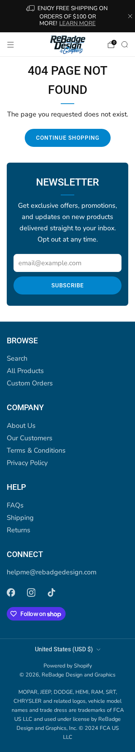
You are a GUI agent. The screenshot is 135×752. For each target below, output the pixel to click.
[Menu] (10, 44)
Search (17, 358)
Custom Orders (30, 383)
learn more (77, 23)
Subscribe (67, 285)
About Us (21, 425)
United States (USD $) (64, 649)
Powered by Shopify (68, 665)
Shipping (20, 517)
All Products (25, 370)
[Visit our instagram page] (31, 592)
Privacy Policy (27, 462)
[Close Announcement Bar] (130, 16)
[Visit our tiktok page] (51, 592)
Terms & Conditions (36, 450)
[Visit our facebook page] (11, 592)
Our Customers (29, 437)
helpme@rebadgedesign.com (51, 572)
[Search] (124, 44)
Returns (18, 530)
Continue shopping (67, 137)
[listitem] (67, 16)
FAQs (15, 505)
